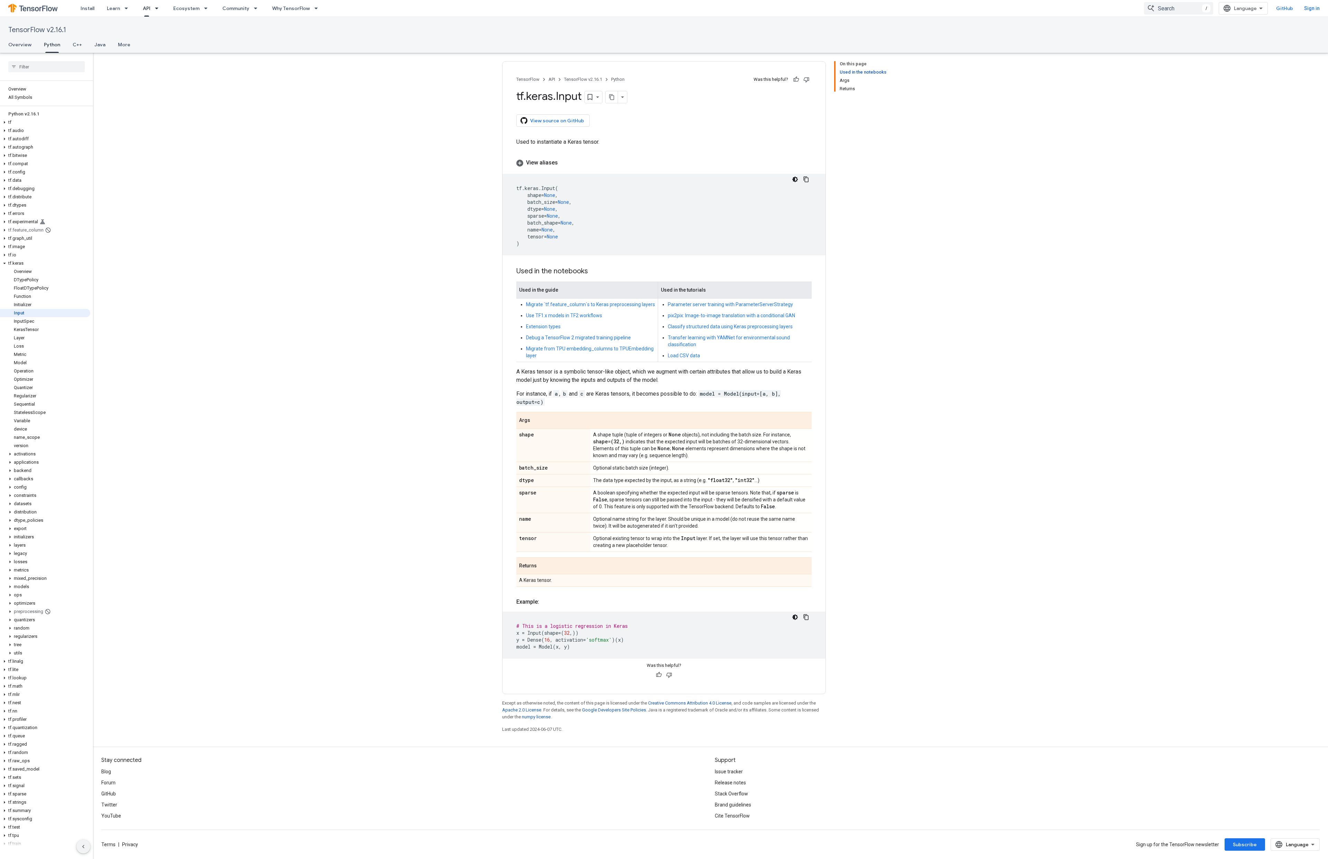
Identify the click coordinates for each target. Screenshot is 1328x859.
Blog (106, 771)
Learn (113, 8)
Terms (108, 844)
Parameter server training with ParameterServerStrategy (730, 304)
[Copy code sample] (806, 179)
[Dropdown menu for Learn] (128, 8)
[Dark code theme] (795, 179)
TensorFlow (528, 79)
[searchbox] (46, 66)
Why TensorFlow (291, 8)
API (146, 8)
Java (99, 44)
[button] (45, 122)
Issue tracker (729, 771)
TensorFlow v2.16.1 (37, 30)
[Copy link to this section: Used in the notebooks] (595, 271)
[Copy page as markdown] (612, 97)
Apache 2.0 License (521, 709)
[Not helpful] (806, 79)
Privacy (130, 844)
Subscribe (1245, 844)
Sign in (1312, 8)
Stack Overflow (731, 793)
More (124, 44)
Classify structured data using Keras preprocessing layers (730, 326)
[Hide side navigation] (83, 846)
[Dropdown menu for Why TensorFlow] (318, 8)
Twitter (109, 805)
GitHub (1284, 8)
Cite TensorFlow (732, 816)
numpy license (536, 716)
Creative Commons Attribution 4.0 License (689, 703)
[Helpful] (796, 79)
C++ (77, 44)
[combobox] (1178, 8)
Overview (19, 44)
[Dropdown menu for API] (158, 8)
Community (235, 8)
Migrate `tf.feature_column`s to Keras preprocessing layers (590, 304)
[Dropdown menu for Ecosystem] (208, 8)
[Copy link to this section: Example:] (546, 602)
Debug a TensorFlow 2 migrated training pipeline (578, 337)
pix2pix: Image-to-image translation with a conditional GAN (731, 315)
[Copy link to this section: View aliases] (565, 163)
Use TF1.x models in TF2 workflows (564, 315)
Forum (108, 782)
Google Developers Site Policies (614, 709)
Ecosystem (186, 8)
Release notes (730, 782)
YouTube (111, 816)
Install (87, 8)
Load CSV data (684, 355)
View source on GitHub (557, 120)
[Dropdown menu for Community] (257, 8)
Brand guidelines (733, 805)
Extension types (543, 326)
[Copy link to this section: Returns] (544, 566)
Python (52, 44)
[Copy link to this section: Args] (537, 421)
